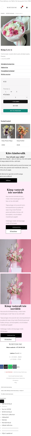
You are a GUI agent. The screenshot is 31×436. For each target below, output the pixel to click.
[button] (15, 64)
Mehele (4, 420)
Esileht (3, 13)
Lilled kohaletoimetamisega (6, 387)
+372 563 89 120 (20, 347)
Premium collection (8, 414)
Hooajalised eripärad (7, 71)
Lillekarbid (5, 417)
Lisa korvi (16, 101)
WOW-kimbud (10, 13)
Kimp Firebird (20, 141)
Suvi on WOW (6, 409)
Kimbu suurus (5, 74)
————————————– (10, 428)
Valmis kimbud (7, 404)
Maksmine (4, 67)
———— (4, 406)
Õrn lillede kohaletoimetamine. (7, 394)
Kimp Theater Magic (7, 141)
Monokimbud (6, 422)
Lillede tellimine (7, 425)
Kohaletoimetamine (7, 64)
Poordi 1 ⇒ (18, 353)
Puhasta (7, 94)
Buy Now (15, 106)
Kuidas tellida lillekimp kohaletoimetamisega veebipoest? (12, 390)
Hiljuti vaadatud (7, 433)
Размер (6, 89)
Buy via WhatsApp (15, 110)
